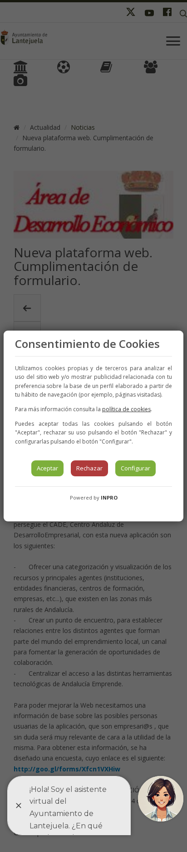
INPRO (109, 497)
